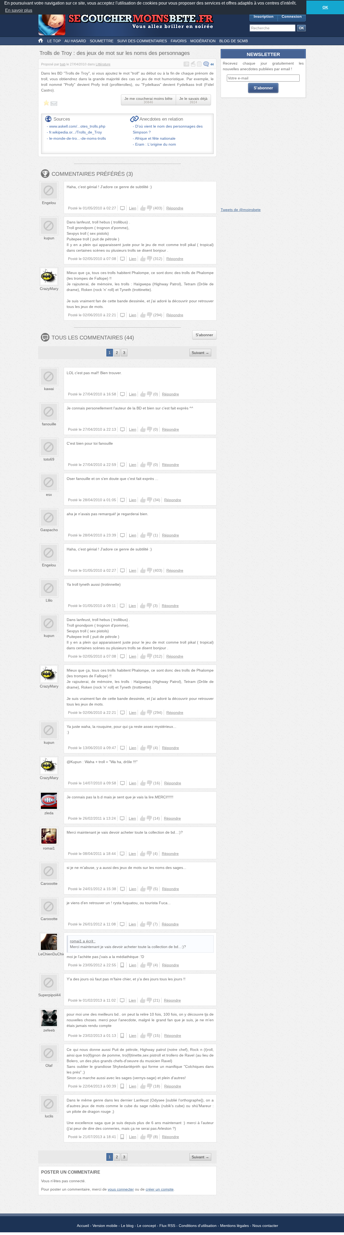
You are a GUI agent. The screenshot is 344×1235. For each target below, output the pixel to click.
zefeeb (49, 1030)
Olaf (48, 1065)
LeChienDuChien (52, 954)
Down (149, 208)
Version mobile (104, 1225)
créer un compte (160, 1189)
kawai (49, 389)
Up (143, 208)
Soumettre (101, 41)
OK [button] (325, 7)
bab (63, 64)
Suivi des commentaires (142, 41)
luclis (49, 1116)
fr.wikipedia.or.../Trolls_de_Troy (75, 132)
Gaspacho (49, 530)
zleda (48, 813)
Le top (54, 41)
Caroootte (49, 883)
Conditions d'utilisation (198, 1225)
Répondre (174, 208)
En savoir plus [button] (18, 10)
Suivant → (200, 352)
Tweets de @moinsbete (241, 210)
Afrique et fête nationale (155, 138)
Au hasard (75, 41)
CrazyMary (49, 288)
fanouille (49, 424)
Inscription (264, 16)
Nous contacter (265, 1225)
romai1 (49, 848)
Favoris (179, 41)
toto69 (49, 459)
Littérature (103, 64)
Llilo (49, 600)
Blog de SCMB (233, 41)
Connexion (292, 16)
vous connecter (121, 1189)
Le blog (127, 1225)
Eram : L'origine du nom (155, 144)
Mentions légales (234, 1225)
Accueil (83, 1225)
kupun (49, 238)
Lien (132, 208)
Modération (203, 41)
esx (49, 494)
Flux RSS (167, 1225)
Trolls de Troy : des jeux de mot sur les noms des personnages (115, 53)
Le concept (146, 1225)
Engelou (49, 203)
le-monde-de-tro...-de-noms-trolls (77, 138)
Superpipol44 (49, 995)
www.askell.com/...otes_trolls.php (77, 126)
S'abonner (204, 335)
